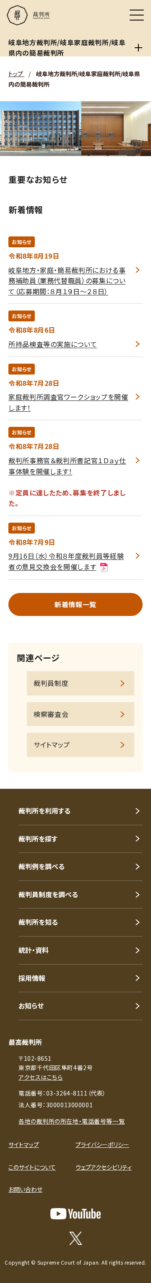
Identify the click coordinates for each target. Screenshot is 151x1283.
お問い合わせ (25, 1189)
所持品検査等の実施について (52, 344)
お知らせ (31, 1006)
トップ (16, 73)
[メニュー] (136, 15)
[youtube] (75, 1213)
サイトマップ (52, 744)
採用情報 (31, 978)
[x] (75, 1238)
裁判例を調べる (41, 866)
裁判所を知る (38, 922)
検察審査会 (51, 714)
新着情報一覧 (75, 604)
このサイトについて (32, 1167)
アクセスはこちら (40, 1077)
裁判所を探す (37, 839)
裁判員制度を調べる (48, 894)
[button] (133, 777)
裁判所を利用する (44, 811)
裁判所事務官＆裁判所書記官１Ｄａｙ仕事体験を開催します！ (67, 465)
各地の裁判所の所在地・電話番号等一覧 (71, 1121)
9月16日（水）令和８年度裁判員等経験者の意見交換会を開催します (66, 561)
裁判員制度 (51, 683)
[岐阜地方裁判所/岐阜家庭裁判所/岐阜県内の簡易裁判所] (138, 47)
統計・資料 (33, 950)
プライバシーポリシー (102, 1144)
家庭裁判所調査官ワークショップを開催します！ (68, 402)
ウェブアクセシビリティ (104, 1167)
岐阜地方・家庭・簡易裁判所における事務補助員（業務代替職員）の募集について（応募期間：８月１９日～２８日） (67, 280)
